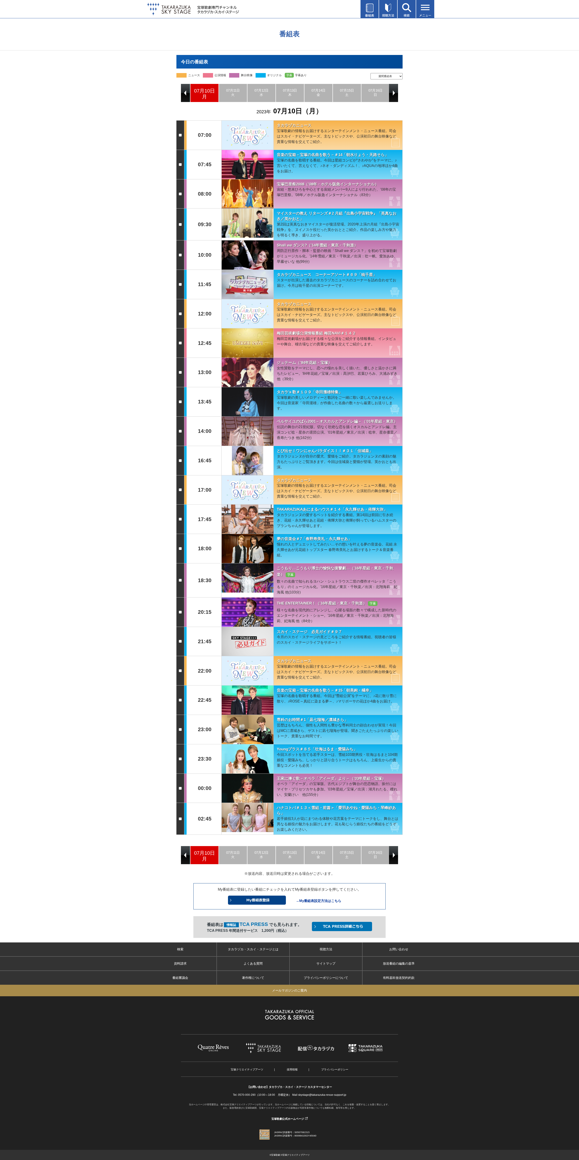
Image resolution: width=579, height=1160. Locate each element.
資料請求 (180, 963)
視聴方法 (326, 949)
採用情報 (292, 1069)
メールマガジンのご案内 (289, 990)
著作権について (253, 978)
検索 (180, 949)
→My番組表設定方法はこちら (318, 901)
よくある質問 (253, 963)
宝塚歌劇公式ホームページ (287, 1118)
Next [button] (393, 93)
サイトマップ (325, 963)
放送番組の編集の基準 (399, 963)
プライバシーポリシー (334, 1069)
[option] (204, 93)
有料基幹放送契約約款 (399, 978)
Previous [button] (185, 93)
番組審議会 (180, 978)
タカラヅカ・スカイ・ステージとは (253, 949)
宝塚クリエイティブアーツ (247, 1069)
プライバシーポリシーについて (326, 978)
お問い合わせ (398, 949)
